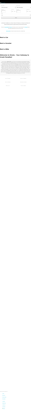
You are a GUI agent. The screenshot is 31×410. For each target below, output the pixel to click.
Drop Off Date (17, 9)
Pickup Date (2, 9)
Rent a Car (3, 395)
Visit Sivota (3, 406)
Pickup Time (12, 9)
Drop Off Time (27, 9)
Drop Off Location (18, 5)
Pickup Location (2, 5)
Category (2, 13)
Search (16, 17)
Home (3, 393)
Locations (3, 401)
